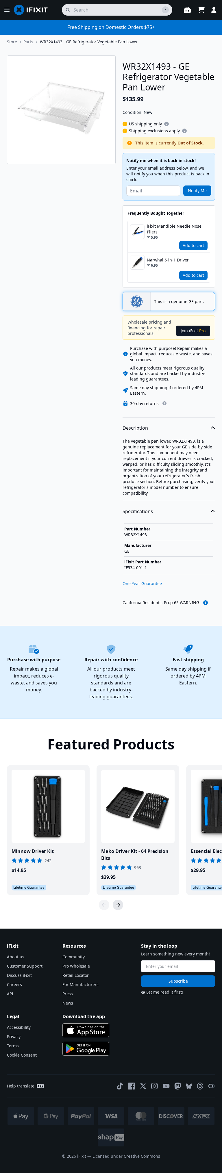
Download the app (83, 1016)
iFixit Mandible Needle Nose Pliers (174, 229)
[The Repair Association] (211, 1086)
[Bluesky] (189, 1086)
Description (135, 428)
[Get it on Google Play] (85, 1049)
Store (12, 41)
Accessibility (19, 1027)
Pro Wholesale (76, 966)
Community (73, 956)
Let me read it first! (164, 992)
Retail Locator (75, 975)
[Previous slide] (104, 905)
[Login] (214, 9)
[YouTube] (166, 1086)
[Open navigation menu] (7, 10)
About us (15, 956)
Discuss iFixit (19, 975)
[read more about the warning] (205, 602)
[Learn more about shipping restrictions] (166, 124)
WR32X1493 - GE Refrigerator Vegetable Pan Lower (89, 41)
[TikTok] (119, 1086)
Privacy (14, 1036)
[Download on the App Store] (85, 1030)
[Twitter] (143, 1086)
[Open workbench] (187, 10)
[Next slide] (118, 905)
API (10, 993)
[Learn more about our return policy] (164, 403)
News (67, 1003)
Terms (13, 1045)
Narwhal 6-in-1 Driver (168, 260)
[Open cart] (201, 10)
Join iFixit (193, 330)
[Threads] (200, 1086)
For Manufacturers (80, 984)
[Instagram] (154, 1086)
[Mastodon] (177, 1086)
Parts (28, 41)
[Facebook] (131, 1086)
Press (67, 993)
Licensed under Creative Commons (126, 1156)
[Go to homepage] (33, 10)
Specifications (138, 511)
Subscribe (178, 981)
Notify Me (197, 190)
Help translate (20, 1086)
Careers (14, 984)
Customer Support (24, 966)
